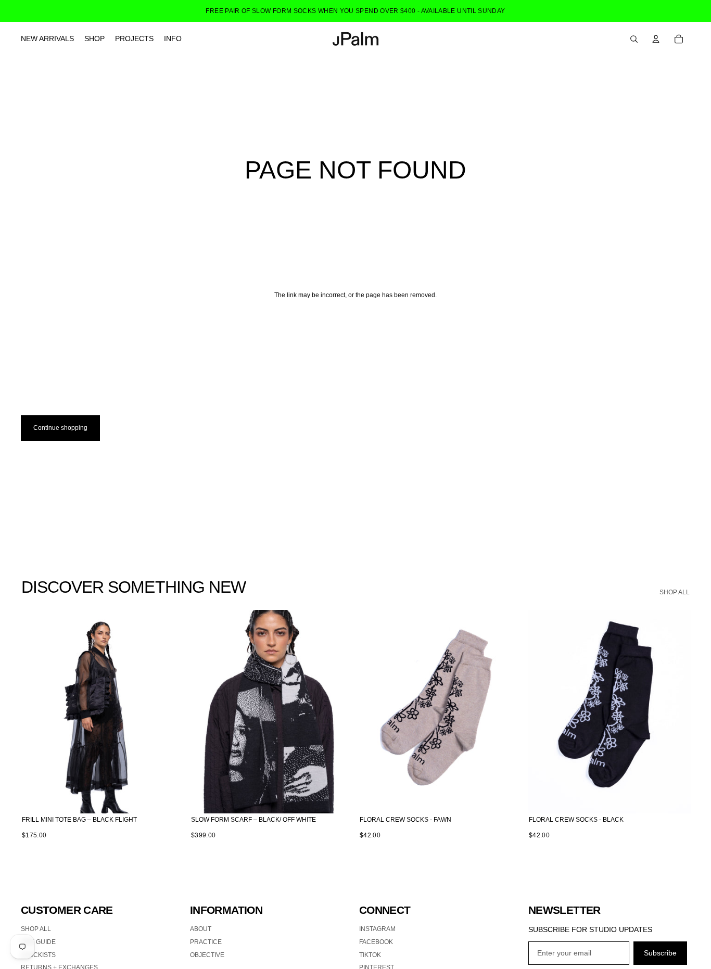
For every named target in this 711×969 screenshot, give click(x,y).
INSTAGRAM (377, 929)
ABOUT (200, 929)
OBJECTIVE (207, 955)
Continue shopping (60, 427)
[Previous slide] (36, 711)
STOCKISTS (38, 955)
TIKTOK (370, 955)
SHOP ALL (674, 592)
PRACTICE (206, 942)
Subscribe (660, 953)
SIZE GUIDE (38, 942)
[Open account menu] (655, 39)
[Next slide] (168, 711)
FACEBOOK (376, 942)
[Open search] (634, 39)
